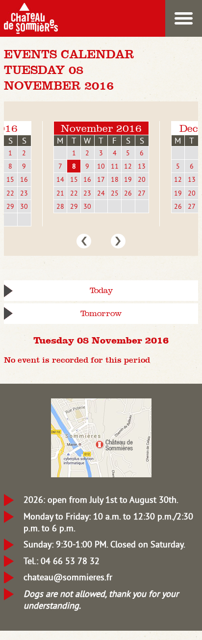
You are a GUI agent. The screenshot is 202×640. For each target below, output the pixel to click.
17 (101, 179)
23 (24, 193)
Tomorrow (101, 313)
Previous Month (83, 241)
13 (142, 166)
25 (115, 193)
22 (10, 193)
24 (101, 193)
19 (128, 179)
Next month (118, 241)
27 (142, 193)
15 (10, 179)
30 (24, 206)
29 (10, 206)
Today (101, 290)
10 (101, 166)
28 (60, 206)
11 (115, 166)
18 (115, 179)
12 (128, 166)
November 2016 (101, 128)
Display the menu (183, 18)
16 (24, 179)
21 (60, 193)
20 (142, 179)
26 (128, 193)
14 (60, 179)
